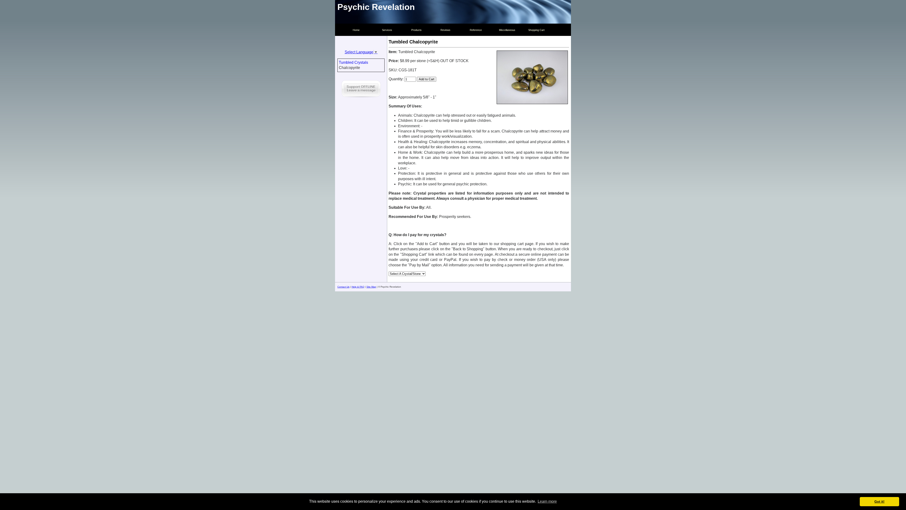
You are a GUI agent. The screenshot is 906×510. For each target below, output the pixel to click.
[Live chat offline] (361, 98)
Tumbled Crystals (353, 62)
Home (356, 30)
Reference (476, 30)
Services (387, 30)
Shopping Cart (536, 30)
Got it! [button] (879, 501)
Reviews (445, 30)
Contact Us (343, 286)
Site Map (371, 286)
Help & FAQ (358, 286)
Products (416, 30)
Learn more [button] (547, 501)
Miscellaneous (507, 30)
